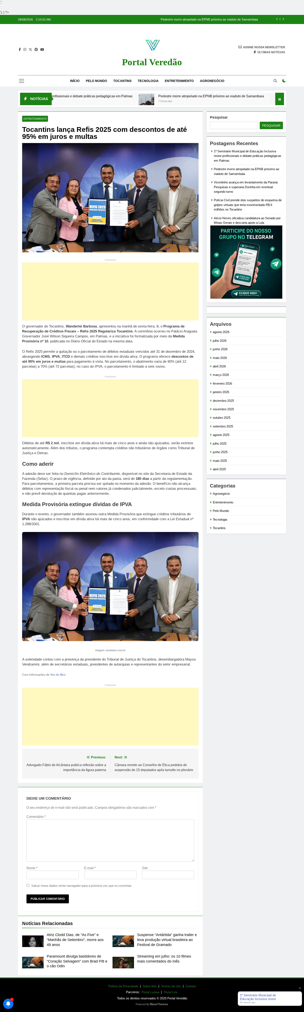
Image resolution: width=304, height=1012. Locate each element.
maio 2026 (220, 358)
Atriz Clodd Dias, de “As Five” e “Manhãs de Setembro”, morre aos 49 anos (75, 940)
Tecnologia (148, 81)
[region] (53, 979)
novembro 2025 (223, 409)
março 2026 (221, 375)
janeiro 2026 (221, 392)
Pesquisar (219, 117)
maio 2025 (220, 460)
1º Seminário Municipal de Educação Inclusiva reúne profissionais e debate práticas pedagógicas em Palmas (247, 155)
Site (145, 868)
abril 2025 (219, 469)
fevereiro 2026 (222, 383)
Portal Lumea (150, 992)
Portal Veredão (152, 62)
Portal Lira (170, 992)
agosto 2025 (221, 435)
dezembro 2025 (223, 400)
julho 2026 (219, 340)
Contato (191, 986)
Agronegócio (212, 81)
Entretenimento (179, 81)
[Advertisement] (110, 291)
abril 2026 (219, 366)
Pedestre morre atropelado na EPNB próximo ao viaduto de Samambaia (209, 19)
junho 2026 (220, 349)
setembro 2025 (223, 426)
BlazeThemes (159, 1004)
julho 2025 (219, 443)
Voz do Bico (58, 674)
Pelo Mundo (96, 81)
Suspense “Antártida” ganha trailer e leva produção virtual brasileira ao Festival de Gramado (167, 940)
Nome (31, 868)
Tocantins (122, 81)
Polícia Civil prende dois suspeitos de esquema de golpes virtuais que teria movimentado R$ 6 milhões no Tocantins (248, 204)
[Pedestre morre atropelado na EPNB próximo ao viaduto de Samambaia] (102, 101)
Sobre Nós (150, 986)
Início (75, 81)
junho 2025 (220, 452)
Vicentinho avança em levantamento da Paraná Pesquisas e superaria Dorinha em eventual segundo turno (246, 186)
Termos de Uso (171, 986)
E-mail (90, 868)
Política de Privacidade (123, 986)
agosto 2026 (221, 332)
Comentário (36, 816)
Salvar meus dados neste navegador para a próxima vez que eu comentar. (81, 885)
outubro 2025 (221, 417)
